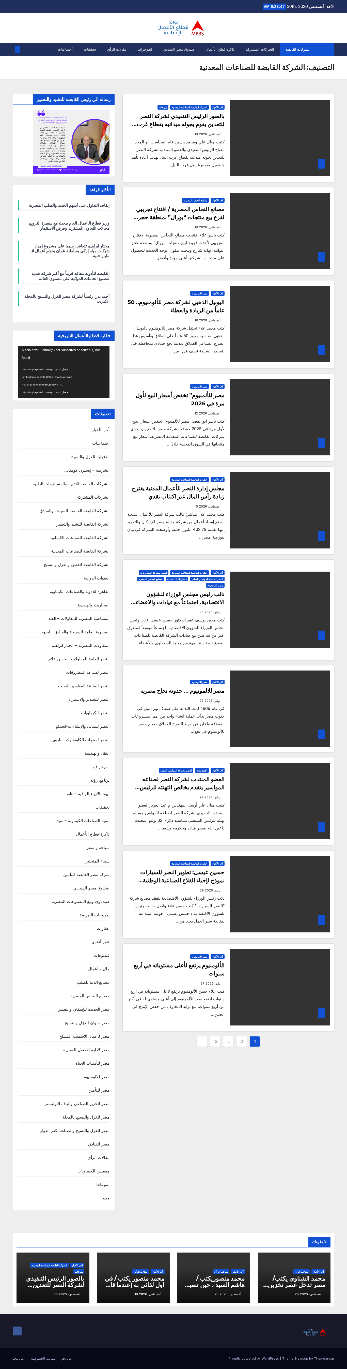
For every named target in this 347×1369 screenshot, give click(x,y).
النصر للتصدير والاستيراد (89, 699)
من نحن (65, 1358)
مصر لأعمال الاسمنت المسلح (84, 1036)
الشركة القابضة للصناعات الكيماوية (79, 537)
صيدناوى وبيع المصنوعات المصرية (80, 901)
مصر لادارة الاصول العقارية (86, 1049)
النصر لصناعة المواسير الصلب (207, 579)
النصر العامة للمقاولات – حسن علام (78, 658)
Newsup (301, 1358)
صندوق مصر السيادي (179, 49)
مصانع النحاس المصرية (195, 200)
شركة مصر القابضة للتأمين (86, 874)
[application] (63, 372)
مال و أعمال (98, 968)
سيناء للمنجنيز (97, 861)
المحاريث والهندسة (93, 604)
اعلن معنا (19, 1358)
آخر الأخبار (217, 107)
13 (215, 1041)
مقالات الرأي (117, 49)
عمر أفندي (100, 941)
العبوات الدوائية (96, 578)
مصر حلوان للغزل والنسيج (87, 1022)
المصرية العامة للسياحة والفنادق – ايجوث (74, 631)
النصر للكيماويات (95, 712)
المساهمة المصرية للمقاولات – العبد (79, 618)
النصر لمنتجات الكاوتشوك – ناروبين (79, 739)
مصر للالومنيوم (199, 293)
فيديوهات (101, 955)
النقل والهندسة (97, 753)
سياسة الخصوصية (43, 1358)
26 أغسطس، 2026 (308, 1294)
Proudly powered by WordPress (254, 1358)
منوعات (163, 107)
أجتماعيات (65, 49)
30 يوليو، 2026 (209, 612)
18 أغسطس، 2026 (207, 134)
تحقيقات (90, 49)
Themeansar (324, 1358)
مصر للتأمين (98, 1090)
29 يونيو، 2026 (210, 890)
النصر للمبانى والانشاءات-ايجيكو (82, 726)
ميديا (105, 1197)
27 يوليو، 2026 (209, 797)
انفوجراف (144, 49)
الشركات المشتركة (260, 49)
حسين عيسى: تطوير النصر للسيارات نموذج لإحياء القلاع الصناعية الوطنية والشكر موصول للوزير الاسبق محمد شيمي (176, 880)
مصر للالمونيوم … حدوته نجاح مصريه (182, 690)
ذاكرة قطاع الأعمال (220, 49)
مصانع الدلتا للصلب (177, 579)
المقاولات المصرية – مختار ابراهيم (80, 645)
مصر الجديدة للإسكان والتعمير (83, 1009)
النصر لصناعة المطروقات (153, 572)
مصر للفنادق (98, 1144)
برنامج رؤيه (99, 780)
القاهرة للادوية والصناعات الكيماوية (79, 591)
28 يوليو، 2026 (209, 701)
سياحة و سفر (98, 847)
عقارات (103, 928)
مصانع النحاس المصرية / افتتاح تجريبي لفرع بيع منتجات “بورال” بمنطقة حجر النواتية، (180, 217)
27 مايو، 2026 (210, 983)
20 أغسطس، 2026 (227, 1294)
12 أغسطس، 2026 (207, 413)
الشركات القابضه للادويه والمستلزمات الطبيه (71, 483)
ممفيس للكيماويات (93, 1170)
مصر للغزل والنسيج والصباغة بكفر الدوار (74, 1130)
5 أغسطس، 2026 (208, 506)
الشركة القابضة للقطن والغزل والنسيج (76, 564)
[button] (25, 49)
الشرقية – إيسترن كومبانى (86, 470)
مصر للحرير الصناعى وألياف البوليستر (77, 1103)
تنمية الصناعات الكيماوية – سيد (83, 820)
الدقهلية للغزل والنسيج (90, 456)
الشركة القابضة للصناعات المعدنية (189, 107)
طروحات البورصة (94, 914)
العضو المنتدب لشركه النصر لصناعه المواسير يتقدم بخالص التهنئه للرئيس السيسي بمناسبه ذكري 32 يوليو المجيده (179, 787)
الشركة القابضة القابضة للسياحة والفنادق (74, 510)
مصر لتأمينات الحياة (92, 1063)
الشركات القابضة (298, 49)
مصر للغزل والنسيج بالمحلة (85, 1117)
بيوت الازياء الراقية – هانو (88, 793)
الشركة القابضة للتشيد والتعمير (82, 524)
